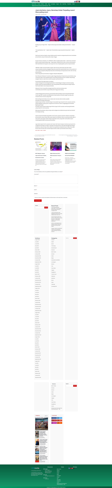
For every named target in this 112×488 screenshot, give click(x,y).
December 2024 (38, 280)
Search (36, 205)
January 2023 (37, 326)
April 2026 (37, 247)
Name (35, 185)
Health (52, 241)
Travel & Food (53, 274)
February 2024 (37, 300)
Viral (52, 266)
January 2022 (37, 351)
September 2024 (38, 286)
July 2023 (37, 314)
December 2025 (38, 255)
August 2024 (37, 288)
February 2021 (37, 373)
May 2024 (37, 294)
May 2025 (37, 270)
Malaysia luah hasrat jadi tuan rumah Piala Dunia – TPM (41, 5)
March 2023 (37, 322)
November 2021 (38, 355)
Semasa (41, 130)
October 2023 (37, 308)
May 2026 (37, 245)
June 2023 (37, 316)
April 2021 (36, 369)
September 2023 (38, 310)
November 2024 (38, 282)
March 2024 (37, 298)
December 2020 (38, 377)
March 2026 (37, 249)
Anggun (52, 270)
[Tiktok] (79, 1)
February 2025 (37, 276)
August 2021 (37, 361)
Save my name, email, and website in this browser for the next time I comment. (51, 197)
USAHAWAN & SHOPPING (55, 260)
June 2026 (37, 243)
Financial (53, 249)
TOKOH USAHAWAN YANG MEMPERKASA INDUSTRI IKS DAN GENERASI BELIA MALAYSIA (56, 213)
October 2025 (37, 260)
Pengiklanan (53, 272)
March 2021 (37, 371)
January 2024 (37, 302)
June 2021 (37, 365)
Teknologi (53, 284)
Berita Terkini (37, 130)
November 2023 (38, 306)
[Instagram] (76, 1)
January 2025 (37, 278)
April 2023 (37, 320)
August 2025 (37, 264)
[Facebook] (74, 1)
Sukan (52, 282)
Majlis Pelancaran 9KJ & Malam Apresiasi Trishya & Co (55, 155)
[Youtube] (78, 1)
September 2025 (38, 262)
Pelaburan (53, 276)
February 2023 (37, 324)
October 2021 (37, 357)
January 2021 (37, 375)
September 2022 (38, 334)
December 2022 (38, 328)
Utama (52, 406)
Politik (52, 255)
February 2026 (37, 251)
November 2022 (38, 330)
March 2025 (37, 274)
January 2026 (37, 253)
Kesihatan (53, 278)
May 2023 (37, 318)
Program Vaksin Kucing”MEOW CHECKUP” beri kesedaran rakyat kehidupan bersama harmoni (56, 230)
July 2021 (36, 363)
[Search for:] (69, 238)
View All (46, 415)
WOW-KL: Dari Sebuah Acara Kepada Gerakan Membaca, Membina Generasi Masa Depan (56, 225)
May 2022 (37, 343)
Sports (52, 243)
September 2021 (38, 359)
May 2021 (36, 367)
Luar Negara (53, 262)
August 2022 (37, 336)
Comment (36, 174)
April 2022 (37, 345)
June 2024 (37, 292)
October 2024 (37, 284)
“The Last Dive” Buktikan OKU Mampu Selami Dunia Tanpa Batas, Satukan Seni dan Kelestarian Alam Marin (44, 457)
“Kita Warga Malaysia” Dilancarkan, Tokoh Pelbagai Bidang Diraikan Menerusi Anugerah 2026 (56, 209)
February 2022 (37, 349)
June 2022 (37, 340)
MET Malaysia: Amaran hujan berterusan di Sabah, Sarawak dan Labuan (40, 155)
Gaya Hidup (53, 268)
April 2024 (37, 296)
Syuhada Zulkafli (43, 14)
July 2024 (37, 290)
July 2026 (37, 241)
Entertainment (54, 247)
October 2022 (37, 332)
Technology (53, 245)
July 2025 (37, 266)
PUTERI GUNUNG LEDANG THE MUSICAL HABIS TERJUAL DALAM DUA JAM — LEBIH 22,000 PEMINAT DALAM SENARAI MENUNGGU (56, 219)
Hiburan (44, 130)
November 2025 (38, 257)
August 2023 (37, 312)
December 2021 (38, 353)
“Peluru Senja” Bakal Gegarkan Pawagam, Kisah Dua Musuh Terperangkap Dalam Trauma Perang (43, 441)
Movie (52, 280)
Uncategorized (54, 286)
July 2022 (37, 338)
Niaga (52, 257)
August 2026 (37, 239)
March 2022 (37, 347)
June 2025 (37, 268)
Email (35, 189)
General (52, 239)
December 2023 (38, 304)
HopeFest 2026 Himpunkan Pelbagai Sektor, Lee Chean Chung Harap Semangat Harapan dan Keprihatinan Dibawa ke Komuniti (43, 449)
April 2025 (37, 272)
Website (36, 193)
